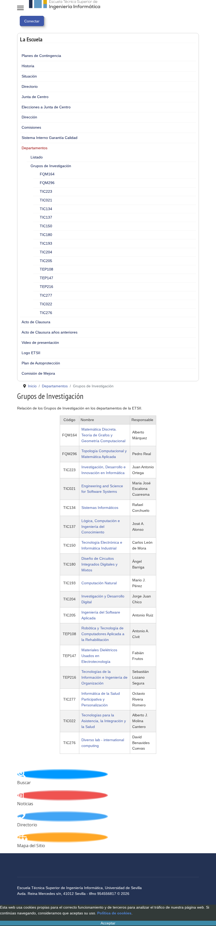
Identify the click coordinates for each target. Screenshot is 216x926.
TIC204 (46, 252)
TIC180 (46, 235)
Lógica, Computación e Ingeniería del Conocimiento (100, 526)
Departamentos (34, 148)
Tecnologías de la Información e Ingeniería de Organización (104, 677)
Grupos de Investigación (51, 166)
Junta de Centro (35, 97)
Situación (29, 76)
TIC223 (46, 191)
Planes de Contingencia (41, 56)
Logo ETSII (31, 353)
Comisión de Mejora (38, 373)
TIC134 (46, 209)
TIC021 (46, 200)
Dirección (29, 117)
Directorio (30, 86)
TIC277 (46, 295)
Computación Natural (99, 583)
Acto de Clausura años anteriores (49, 332)
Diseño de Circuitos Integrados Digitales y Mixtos (99, 564)
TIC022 (46, 304)
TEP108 (46, 269)
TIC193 (46, 243)
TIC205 (46, 261)
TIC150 (46, 226)
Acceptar (108, 923)
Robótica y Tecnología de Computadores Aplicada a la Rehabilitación (102, 634)
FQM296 (47, 183)
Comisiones (31, 127)
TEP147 (46, 278)
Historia (28, 66)
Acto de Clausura (36, 322)
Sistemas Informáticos (99, 507)
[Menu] (20, 8)
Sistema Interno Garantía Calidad (49, 138)
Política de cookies (114, 913)
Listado (37, 157)
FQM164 (47, 174)
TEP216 (46, 286)
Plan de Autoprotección (41, 363)
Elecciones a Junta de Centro (46, 107)
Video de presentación (40, 342)
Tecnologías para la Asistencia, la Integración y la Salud (103, 721)
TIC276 (46, 313)
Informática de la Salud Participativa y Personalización (100, 699)
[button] (192, 66)
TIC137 (46, 217)
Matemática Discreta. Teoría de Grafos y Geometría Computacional (103, 435)
